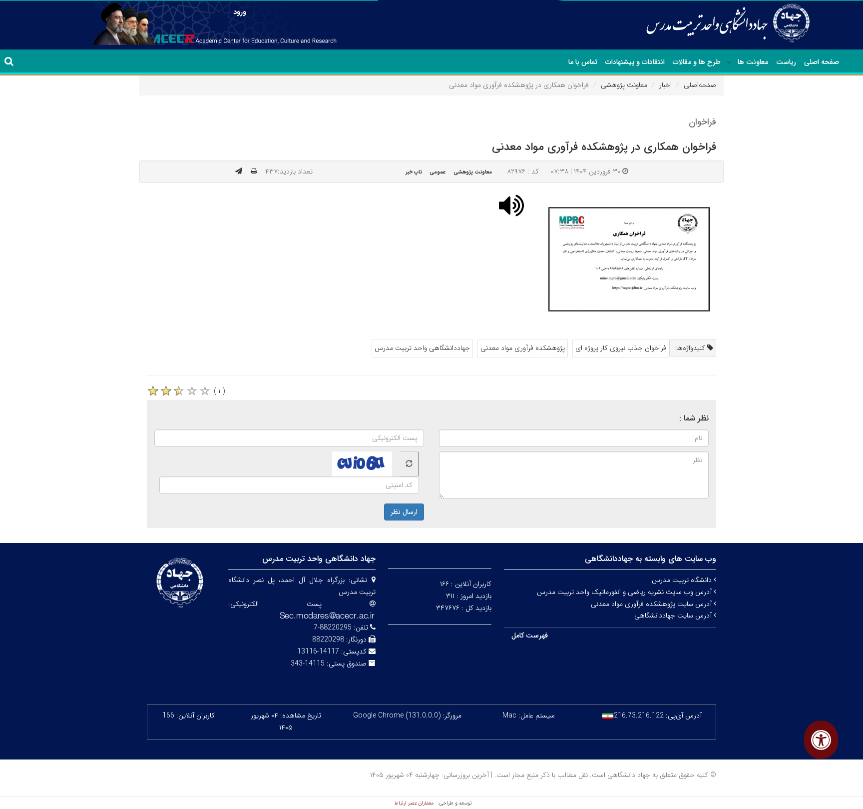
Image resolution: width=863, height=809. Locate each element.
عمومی (437, 172)
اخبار (665, 85)
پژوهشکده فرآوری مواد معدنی (522, 348)
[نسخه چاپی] (254, 171)
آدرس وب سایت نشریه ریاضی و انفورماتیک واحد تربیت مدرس (625, 592)
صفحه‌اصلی (700, 85)
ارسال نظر (404, 512)
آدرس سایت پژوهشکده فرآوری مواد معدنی (652, 604)
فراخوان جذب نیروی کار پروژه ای (620, 348)
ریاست (786, 62)
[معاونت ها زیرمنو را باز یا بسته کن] (729, 62)
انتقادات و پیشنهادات (635, 62)
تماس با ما (582, 62)
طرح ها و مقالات (697, 62)
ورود (239, 12)
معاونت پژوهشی (624, 85)
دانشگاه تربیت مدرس (683, 580)
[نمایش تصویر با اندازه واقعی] (629, 258)
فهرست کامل (529, 635)
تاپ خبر (414, 172)
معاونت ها (753, 62)
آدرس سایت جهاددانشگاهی (674, 615)
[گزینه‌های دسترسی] (821, 739)
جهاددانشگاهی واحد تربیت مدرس (422, 348)
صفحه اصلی (821, 62)
